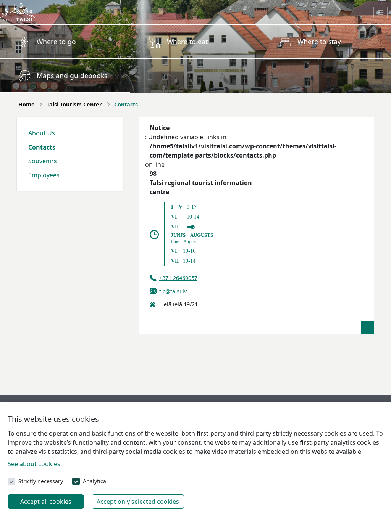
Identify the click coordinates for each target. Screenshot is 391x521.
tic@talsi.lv (173, 291)
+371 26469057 (178, 277)
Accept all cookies (45, 501)
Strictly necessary (40, 481)
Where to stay (319, 41)
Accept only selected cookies (138, 501)
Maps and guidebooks (72, 75)
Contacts (41, 147)
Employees (44, 175)
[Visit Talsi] (17, 11)
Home (26, 104)
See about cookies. (35, 464)
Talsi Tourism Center (74, 104)
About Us (41, 133)
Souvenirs (42, 161)
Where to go (56, 41)
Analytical (95, 481)
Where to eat (187, 41)
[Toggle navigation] (381, 12)
